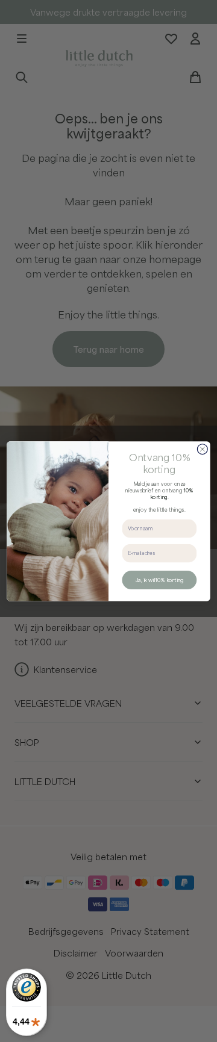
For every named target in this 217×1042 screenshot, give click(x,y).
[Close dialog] (202, 449)
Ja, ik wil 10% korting (159, 580)
